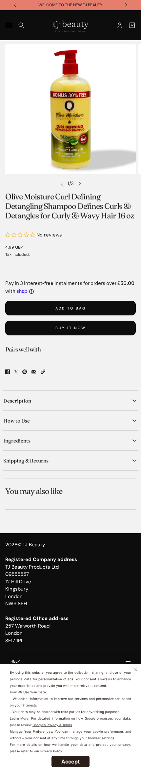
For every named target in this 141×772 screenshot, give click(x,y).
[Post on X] (16, 372)
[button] (43, 371)
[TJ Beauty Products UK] (70, 25)
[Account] (119, 24)
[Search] (21, 24)
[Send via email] (33, 371)
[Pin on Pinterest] (24, 371)
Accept (70, 761)
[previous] (15, 5)
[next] (126, 5)
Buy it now (70, 328)
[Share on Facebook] (7, 371)
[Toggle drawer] (8, 25)
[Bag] (132, 24)
